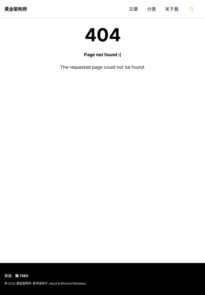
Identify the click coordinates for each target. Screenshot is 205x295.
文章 (133, 9)
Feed (23, 276)
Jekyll (52, 283)
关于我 (171, 9)
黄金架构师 (15, 9)
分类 (151, 9)
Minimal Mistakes (73, 283)
